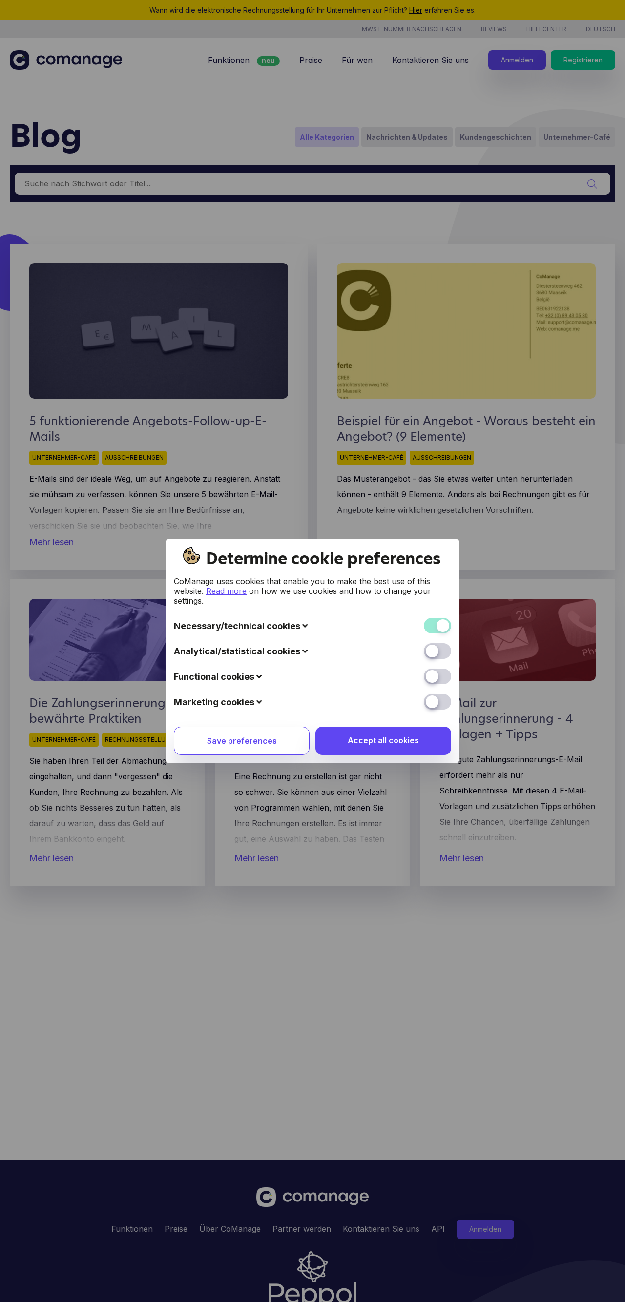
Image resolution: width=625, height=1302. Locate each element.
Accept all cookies (383, 740)
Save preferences (242, 741)
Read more (226, 591)
